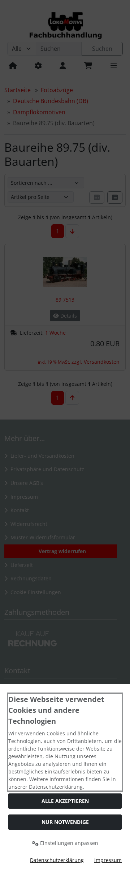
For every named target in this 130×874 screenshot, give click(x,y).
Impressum (108, 860)
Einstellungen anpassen (68, 843)
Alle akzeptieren (65, 800)
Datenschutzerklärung (57, 860)
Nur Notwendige (65, 821)
